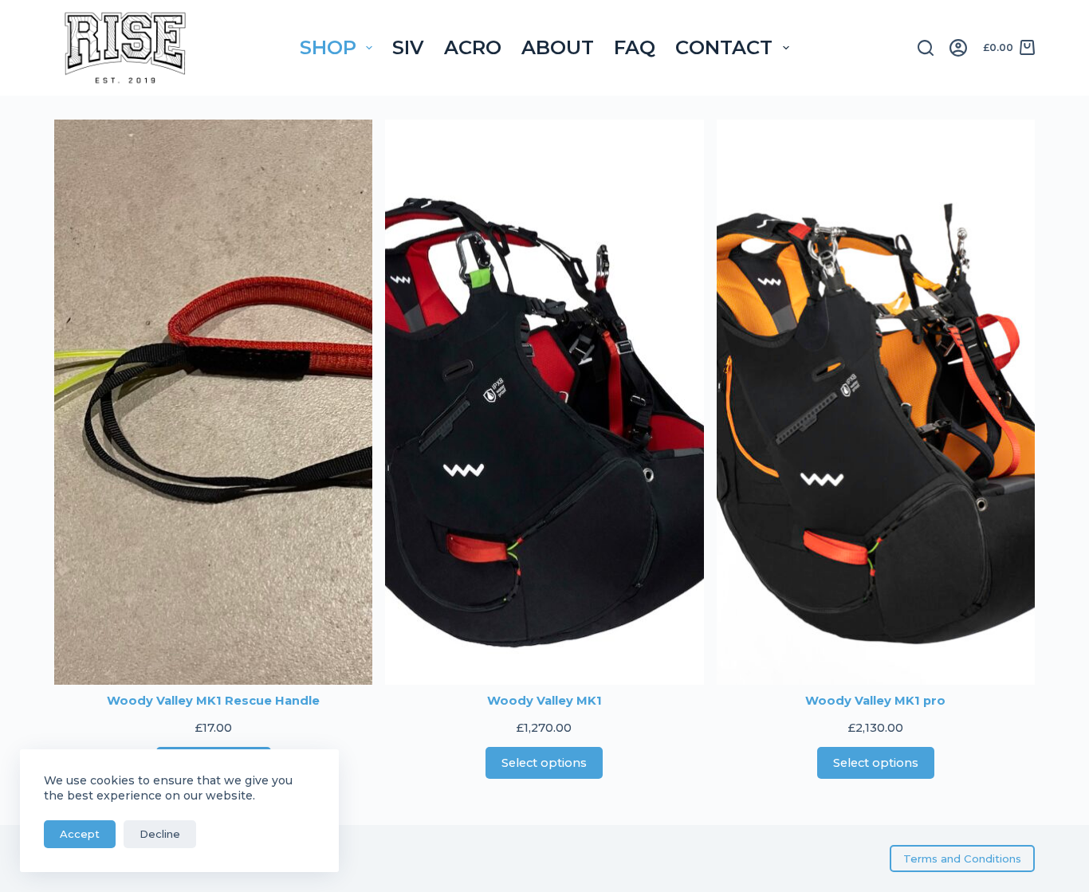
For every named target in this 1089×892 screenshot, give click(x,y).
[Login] (958, 48)
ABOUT (557, 47)
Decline (160, 833)
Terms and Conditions (962, 858)
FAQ (634, 47)
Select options (544, 763)
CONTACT (724, 47)
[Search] (926, 48)
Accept (80, 833)
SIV (408, 47)
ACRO (472, 47)
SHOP (328, 47)
